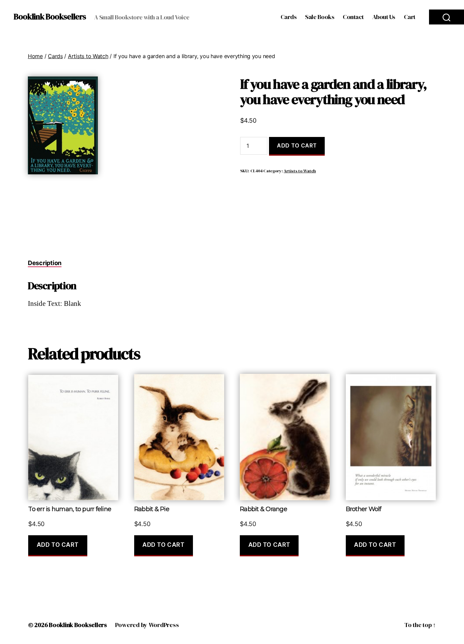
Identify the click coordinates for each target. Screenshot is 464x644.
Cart (409, 17)
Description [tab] (44, 262)
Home (35, 56)
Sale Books (319, 17)
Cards (289, 17)
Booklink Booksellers (50, 17)
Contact (353, 17)
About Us (383, 17)
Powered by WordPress (147, 625)
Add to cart (297, 145)
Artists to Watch (88, 56)
